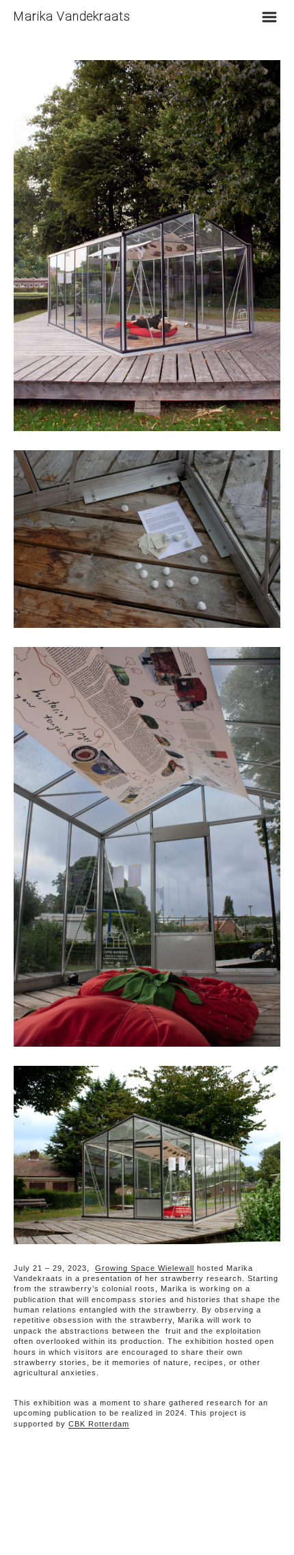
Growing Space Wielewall (144, 1268)
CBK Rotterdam (98, 1424)
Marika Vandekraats (72, 16)
